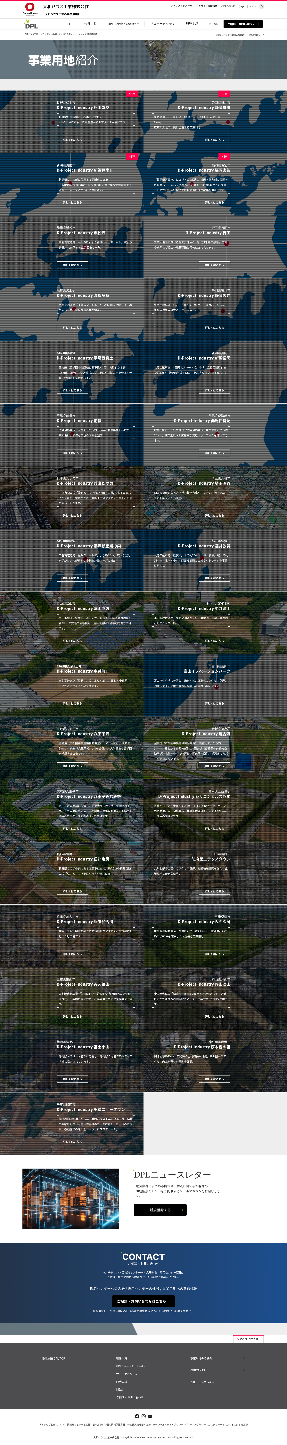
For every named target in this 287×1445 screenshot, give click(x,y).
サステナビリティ (162, 23)
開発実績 (192, 23)
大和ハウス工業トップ (34, 34)
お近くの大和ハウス (181, 6)
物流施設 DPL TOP (53, 1358)
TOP (70, 23)
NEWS (213, 23)
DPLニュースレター (202, 1382)
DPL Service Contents (123, 23)
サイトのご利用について (52, 1424)
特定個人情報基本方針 (139, 1424)
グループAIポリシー (195, 1424)
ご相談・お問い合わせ (241, 24)
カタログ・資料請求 (206, 6)
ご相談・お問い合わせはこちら (141, 1301)
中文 (251, 6)
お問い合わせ (228, 6)
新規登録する (160, 1209)
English (243, 6)
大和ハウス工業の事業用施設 (62, 14)
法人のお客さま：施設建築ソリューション (65, 34)
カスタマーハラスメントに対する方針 (228, 1424)
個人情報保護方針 (115, 1424)
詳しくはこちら (72, 140)
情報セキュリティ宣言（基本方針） (85, 1424)
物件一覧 (90, 23)
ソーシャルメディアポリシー (168, 1424)
